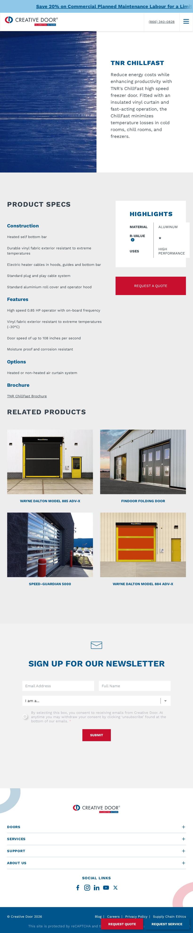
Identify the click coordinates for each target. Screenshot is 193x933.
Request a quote (150, 286)
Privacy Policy (136, 916)
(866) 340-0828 (162, 22)
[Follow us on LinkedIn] (97, 888)
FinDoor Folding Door (143, 501)
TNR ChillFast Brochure (27, 396)
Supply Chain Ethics (169, 916)
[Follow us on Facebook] (78, 888)
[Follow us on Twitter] (115, 888)
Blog (98, 916)
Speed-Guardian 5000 (50, 584)
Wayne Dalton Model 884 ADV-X (143, 584)
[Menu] (186, 22)
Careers (113, 916)
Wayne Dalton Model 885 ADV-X (50, 501)
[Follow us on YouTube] (106, 888)
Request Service (167, 924)
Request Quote (122, 924)
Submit (96, 735)
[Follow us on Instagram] (87, 888)
